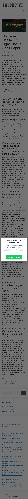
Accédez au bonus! (14, 257)
